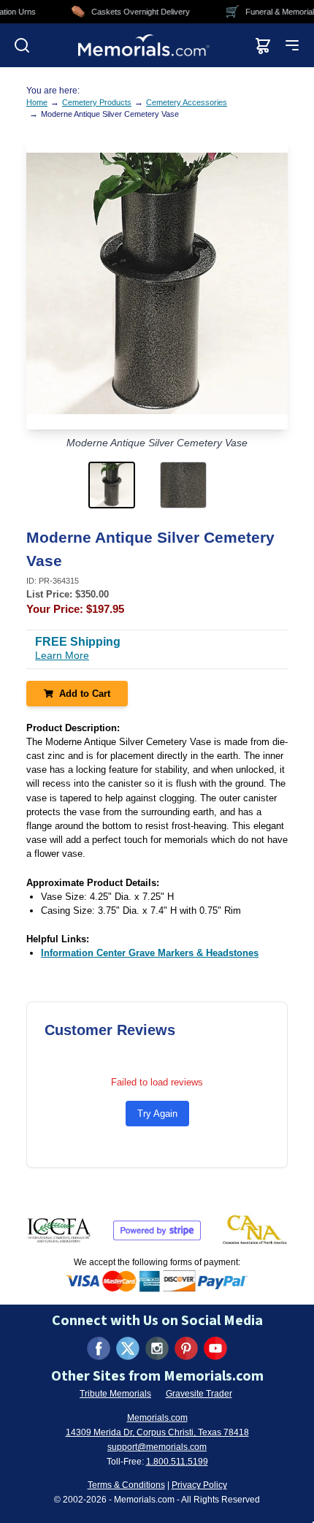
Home (36, 102)
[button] (121, 485)
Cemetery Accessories (186, 102)
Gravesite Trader (199, 1394)
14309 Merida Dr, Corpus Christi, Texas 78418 (157, 1432)
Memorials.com (157, 1418)
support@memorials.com (157, 1447)
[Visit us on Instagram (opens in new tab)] (157, 1348)
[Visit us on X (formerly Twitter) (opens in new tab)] (127, 1348)
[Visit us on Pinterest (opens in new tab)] (186, 1348)
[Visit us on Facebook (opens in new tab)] (98, 1348)
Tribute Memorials (115, 1394)
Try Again (157, 1113)
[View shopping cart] (263, 45)
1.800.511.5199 (177, 1462)
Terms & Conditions (126, 1485)
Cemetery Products (96, 102)
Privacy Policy (199, 1485)
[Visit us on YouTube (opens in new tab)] (215, 1348)
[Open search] (22, 45)
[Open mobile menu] (292, 45)
